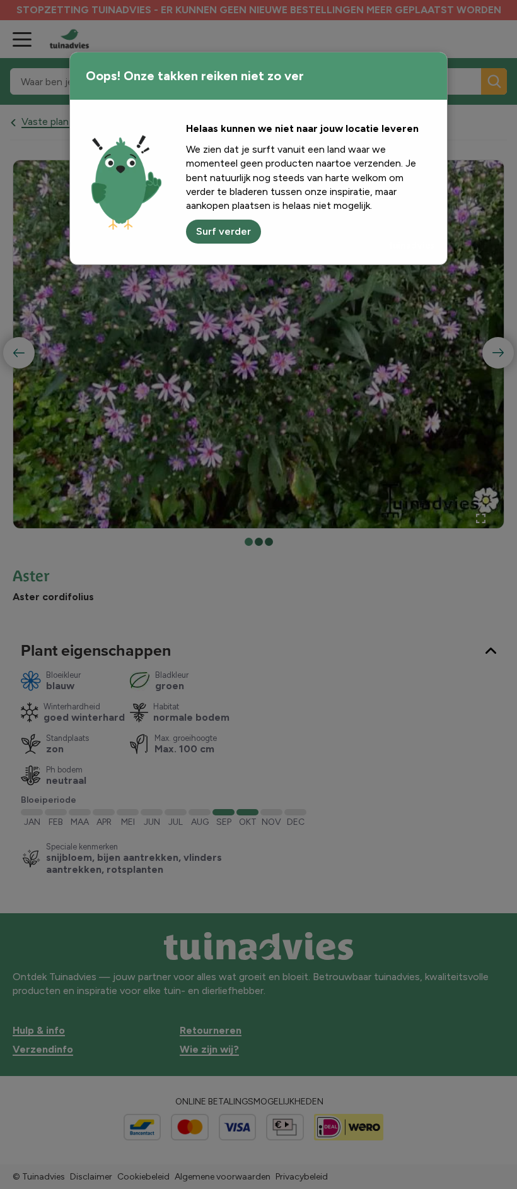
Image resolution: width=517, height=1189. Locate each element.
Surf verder (223, 231)
